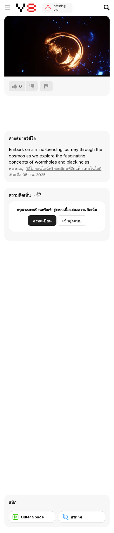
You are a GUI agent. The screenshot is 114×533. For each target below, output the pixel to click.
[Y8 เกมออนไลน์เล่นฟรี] (26, 8)
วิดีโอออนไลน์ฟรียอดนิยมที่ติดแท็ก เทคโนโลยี (63, 168)
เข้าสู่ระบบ (72, 220)
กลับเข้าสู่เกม (59, 7)
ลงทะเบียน (42, 220)
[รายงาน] (46, 86)
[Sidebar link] (7, 8)
